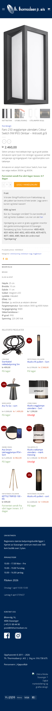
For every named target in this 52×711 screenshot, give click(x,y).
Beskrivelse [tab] (7, 267)
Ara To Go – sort (9, 406)
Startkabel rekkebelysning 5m (11, 363)
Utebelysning (21, 120)
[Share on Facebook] (3, 259)
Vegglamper (37, 254)
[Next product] (4, 141)
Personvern (9, 664)
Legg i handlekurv (27, 184)
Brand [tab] (4, 272)
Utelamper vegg (37, 120)
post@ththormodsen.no (15, 628)
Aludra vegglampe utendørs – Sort (35, 407)
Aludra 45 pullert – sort (38, 496)
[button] (3, 9)
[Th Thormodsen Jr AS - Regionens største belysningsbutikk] (26, 9)
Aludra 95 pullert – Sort (38, 362)
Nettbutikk (7, 120)
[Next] (46, 65)
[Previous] (6, 65)
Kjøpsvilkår (22, 664)
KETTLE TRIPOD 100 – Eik (12, 497)
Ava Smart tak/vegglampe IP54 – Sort (12, 452)
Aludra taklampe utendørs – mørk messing (35, 452)
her (41, 217)
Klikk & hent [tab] (7, 277)
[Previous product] (9, 141)
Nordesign (6, 126)
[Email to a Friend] (7, 259)
